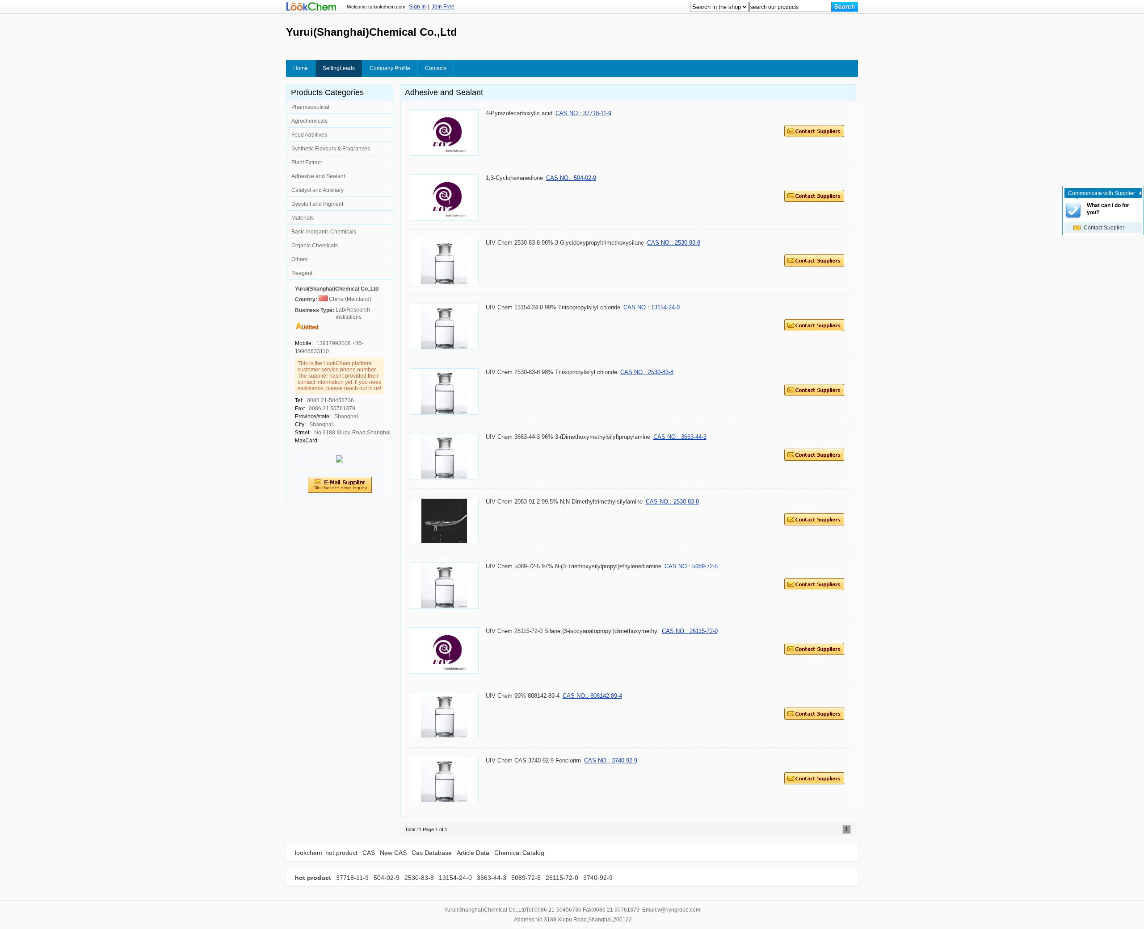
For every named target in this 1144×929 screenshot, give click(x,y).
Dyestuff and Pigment (317, 204)
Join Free (443, 7)
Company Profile (390, 68)
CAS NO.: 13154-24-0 (651, 307)
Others (299, 259)
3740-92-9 (597, 877)
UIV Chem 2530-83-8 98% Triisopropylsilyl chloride (551, 372)
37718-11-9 (352, 877)
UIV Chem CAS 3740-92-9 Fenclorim (533, 760)
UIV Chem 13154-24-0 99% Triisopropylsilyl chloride (553, 307)
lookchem (308, 852)
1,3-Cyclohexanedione (514, 178)
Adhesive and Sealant (318, 176)
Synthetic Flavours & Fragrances (330, 149)
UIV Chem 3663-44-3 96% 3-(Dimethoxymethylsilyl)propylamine (568, 436)
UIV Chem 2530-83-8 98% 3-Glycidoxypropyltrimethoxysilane (565, 242)
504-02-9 (386, 877)
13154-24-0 (454, 877)
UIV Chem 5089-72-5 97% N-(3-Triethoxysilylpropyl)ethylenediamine (573, 566)
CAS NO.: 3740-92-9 (610, 760)
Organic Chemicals (314, 245)
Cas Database (432, 852)
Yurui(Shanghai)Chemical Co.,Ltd (337, 289)
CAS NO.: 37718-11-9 (583, 113)
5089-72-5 (525, 877)
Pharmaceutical (310, 107)
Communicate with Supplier (1101, 193)
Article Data (473, 852)
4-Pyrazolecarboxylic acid (519, 113)
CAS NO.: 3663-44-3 (680, 436)
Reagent (301, 273)
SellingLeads (339, 68)
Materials (302, 218)
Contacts (435, 68)
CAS (368, 852)
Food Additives (309, 135)
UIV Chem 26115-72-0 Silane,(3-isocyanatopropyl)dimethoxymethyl (572, 631)
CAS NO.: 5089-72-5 (691, 566)
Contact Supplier (1104, 228)
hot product (341, 852)
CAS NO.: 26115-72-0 (690, 631)
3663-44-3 (490, 877)
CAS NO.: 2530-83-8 (673, 242)
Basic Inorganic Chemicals (323, 232)
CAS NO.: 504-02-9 (571, 178)
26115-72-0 (561, 877)
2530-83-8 (418, 877)
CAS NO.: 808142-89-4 (592, 695)
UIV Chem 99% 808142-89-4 (522, 695)
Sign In (417, 7)
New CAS (393, 852)
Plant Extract (306, 162)
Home (300, 68)
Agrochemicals (309, 121)
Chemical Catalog (519, 852)
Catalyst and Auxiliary (317, 190)
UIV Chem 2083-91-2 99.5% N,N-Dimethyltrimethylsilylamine (564, 501)
